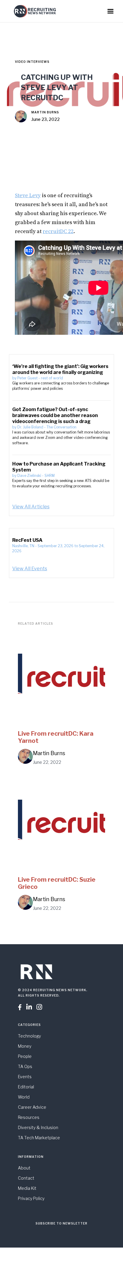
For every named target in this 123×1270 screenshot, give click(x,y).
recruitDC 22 (58, 231)
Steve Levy (28, 195)
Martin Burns (45, 112)
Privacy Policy (31, 1198)
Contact (26, 1178)
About (24, 1167)
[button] (110, 11)
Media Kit (27, 1188)
